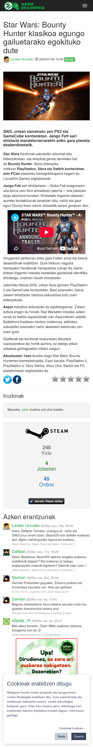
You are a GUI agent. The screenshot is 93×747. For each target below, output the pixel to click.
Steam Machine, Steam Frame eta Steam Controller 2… (44, 544)
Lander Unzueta (21, 59)
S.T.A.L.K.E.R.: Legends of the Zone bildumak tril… (41, 591)
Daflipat (18, 551)
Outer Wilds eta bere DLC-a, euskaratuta (35, 634)
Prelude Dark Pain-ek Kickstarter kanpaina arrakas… (43, 613)
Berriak (70, 59)
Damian (18, 577)
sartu (25, 409)
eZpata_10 (21, 620)
